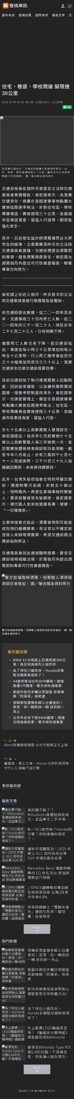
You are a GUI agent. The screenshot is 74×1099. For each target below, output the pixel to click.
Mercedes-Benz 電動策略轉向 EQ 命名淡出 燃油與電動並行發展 (49, 873)
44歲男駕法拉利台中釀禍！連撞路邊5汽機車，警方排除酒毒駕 (38, 683)
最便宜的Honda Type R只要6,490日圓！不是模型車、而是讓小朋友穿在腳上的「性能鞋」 (49, 1052)
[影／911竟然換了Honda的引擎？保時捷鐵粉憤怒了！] (14, 835)
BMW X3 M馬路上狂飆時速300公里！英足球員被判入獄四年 (39, 662)
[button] (69, 5)
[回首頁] (18, 5)
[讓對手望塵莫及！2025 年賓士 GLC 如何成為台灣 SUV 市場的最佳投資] (14, 854)
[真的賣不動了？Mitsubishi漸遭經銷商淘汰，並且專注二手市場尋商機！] (14, 815)
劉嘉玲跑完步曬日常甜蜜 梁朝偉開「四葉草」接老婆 (38, 694)
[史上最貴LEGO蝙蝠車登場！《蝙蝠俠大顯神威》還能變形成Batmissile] (14, 1033)
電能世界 (58, 15)
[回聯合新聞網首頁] (6, 5)
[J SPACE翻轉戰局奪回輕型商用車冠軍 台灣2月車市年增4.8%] (14, 893)
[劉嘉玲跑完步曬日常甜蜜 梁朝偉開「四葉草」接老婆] (14, 975)
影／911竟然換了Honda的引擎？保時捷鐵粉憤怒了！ (50, 834)
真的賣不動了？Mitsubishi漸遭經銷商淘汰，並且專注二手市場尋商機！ (48, 815)
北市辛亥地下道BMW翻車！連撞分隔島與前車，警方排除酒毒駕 (39, 719)
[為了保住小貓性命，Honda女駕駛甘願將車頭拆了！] (14, 1014)
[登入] (63, 6)
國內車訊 (8, 15)
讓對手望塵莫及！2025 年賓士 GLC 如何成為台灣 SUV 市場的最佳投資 (49, 853)
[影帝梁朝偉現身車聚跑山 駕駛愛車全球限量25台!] (14, 994)
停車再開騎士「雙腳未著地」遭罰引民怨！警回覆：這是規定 (48, 912)
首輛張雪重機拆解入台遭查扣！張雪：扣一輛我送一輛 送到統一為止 (38, 707)
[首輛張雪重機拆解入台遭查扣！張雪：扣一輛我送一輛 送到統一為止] (14, 956)
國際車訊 (41, 15)
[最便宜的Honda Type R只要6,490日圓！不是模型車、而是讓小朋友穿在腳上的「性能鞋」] (14, 1052)
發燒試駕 (25, 15)
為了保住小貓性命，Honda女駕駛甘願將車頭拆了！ (38, 672)
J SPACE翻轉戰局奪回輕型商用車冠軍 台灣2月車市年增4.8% (48, 892)
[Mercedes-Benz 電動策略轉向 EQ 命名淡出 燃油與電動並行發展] (14, 873)
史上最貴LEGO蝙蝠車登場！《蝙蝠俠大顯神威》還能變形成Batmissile (48, 1032)
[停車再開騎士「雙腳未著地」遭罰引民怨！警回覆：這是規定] (14, 912)
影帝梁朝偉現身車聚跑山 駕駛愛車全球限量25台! (48, 991)
